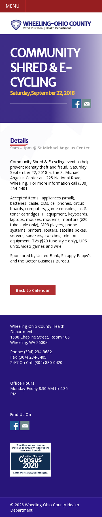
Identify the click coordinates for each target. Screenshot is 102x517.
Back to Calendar (33, 290)
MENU (13, 6)
